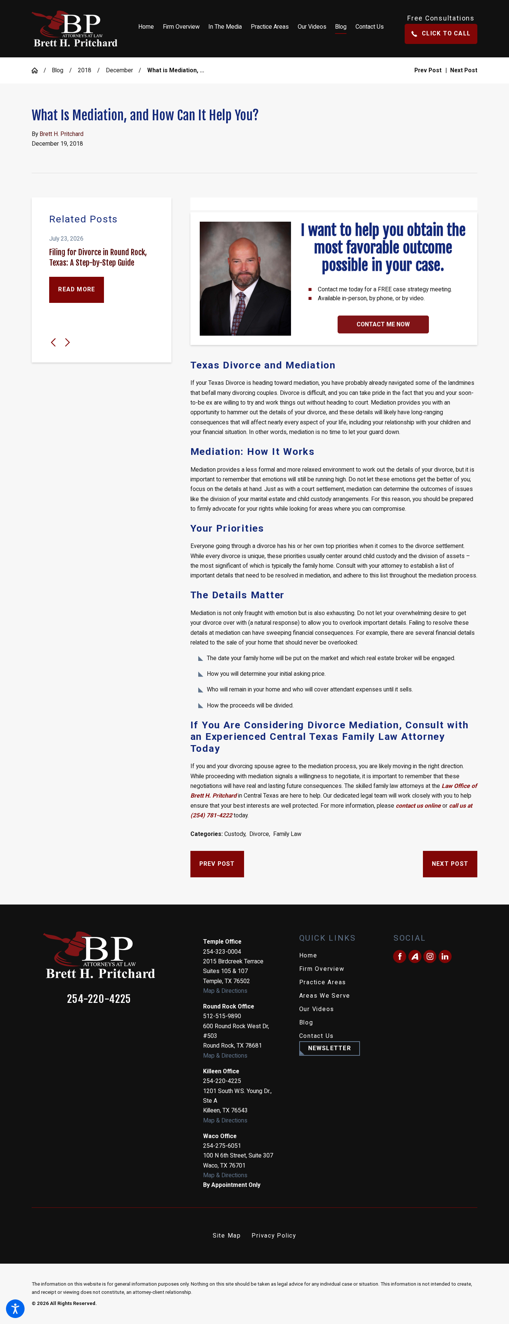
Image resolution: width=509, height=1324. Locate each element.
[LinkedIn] (445, 956)
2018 (84, 70)
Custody (234, 833)
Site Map (227, 1235)
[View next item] (67, 342)
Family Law (287, 833)
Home (308, 955)
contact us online (418, 805)
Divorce (259, 833)
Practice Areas (323, 982)
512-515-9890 (222, 1016)
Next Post (450, 863)
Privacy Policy (274, 1235)
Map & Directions (225, 990)
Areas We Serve (325, 995)
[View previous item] (53, 342)
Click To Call (446, 33)
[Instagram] (429, 956)
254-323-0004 (222, 951)
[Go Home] (38, 70)
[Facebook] (399, 956)
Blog (57, 70)
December (119, 70)
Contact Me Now (383, 324)
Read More (76, 289)
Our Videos (317, 1009)
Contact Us (316, 1035)
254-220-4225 (99, 999)
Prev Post (217, 863)
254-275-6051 (222, 1145)
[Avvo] (414, 956)
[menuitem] (148, 28)
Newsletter (329, 1048)
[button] (15, 1308)
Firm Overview (322, 968)
